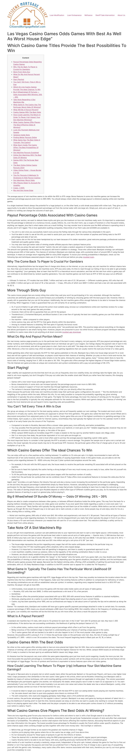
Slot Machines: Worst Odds (24, 180)
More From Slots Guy (21, 72)
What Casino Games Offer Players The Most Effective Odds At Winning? (26, 124)
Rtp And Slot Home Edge (23, 190)
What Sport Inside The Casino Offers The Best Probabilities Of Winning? (25, 147)
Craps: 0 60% (18, 188)
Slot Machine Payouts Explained (26, 152)
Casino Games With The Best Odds (27, 112)
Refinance (88, 15)
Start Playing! (18, 79)
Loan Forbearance (74, 15)
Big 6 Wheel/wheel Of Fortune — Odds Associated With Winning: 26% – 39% (27, 94)
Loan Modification (57, 15)
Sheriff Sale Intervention (105, 15)
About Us (121, 15)
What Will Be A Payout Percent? (25, 110)
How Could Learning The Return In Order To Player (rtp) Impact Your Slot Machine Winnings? (27, 117)
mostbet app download (71, 332)
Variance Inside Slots (21, 135)
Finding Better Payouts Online (25, 137)
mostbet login (88, 257)
